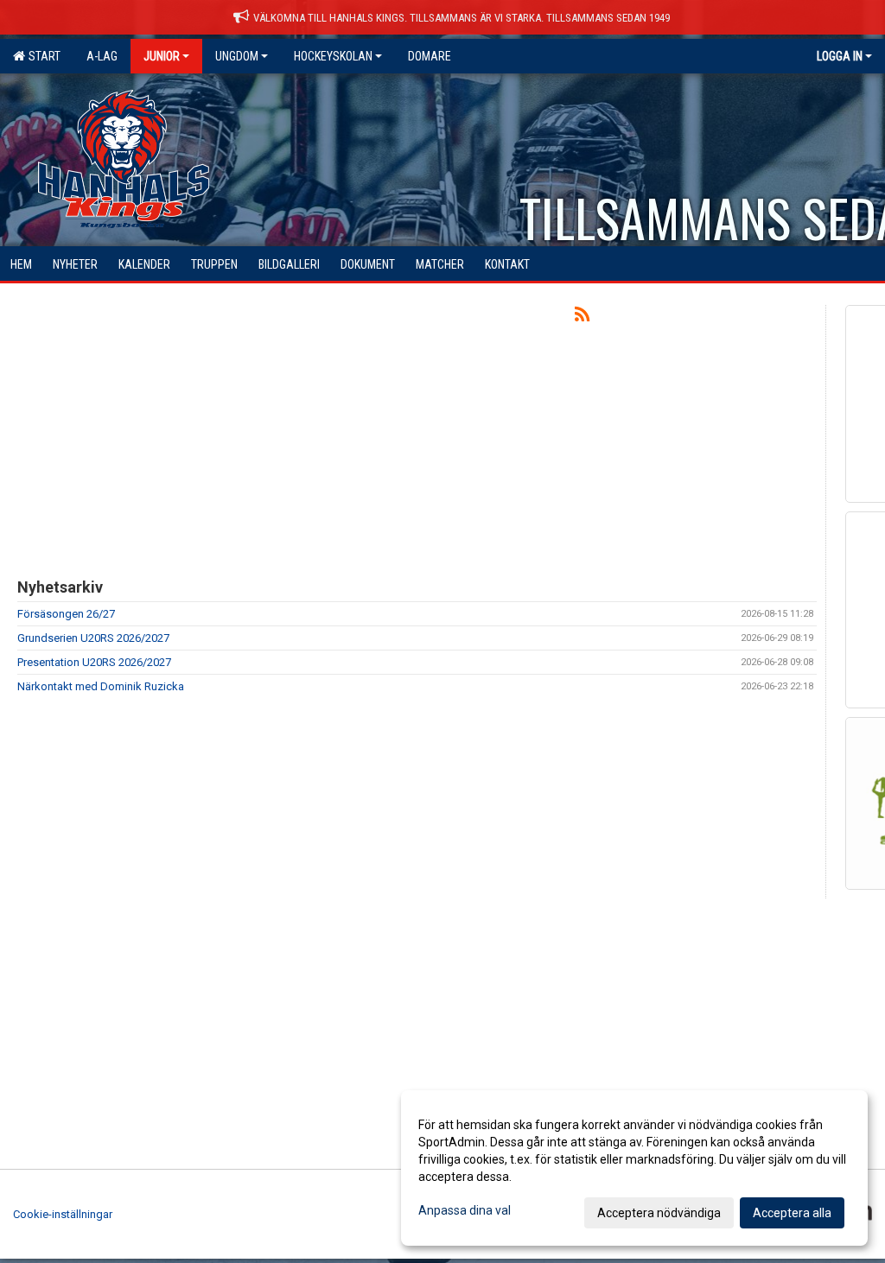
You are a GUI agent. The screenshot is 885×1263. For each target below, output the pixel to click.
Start (41, 56)
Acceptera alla (792, 1213)
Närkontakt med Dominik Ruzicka (100, 686)
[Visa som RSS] (582, 317)
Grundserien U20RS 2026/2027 (93, 638)
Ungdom (236, 56)
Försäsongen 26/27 (66, 613)
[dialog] (634, 1168)
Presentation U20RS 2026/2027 (94, 662)
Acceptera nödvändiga (659, 1213)
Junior (161, 56)
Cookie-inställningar (62, 1214)
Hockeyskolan (333, 56)
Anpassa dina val (464, 1210)
